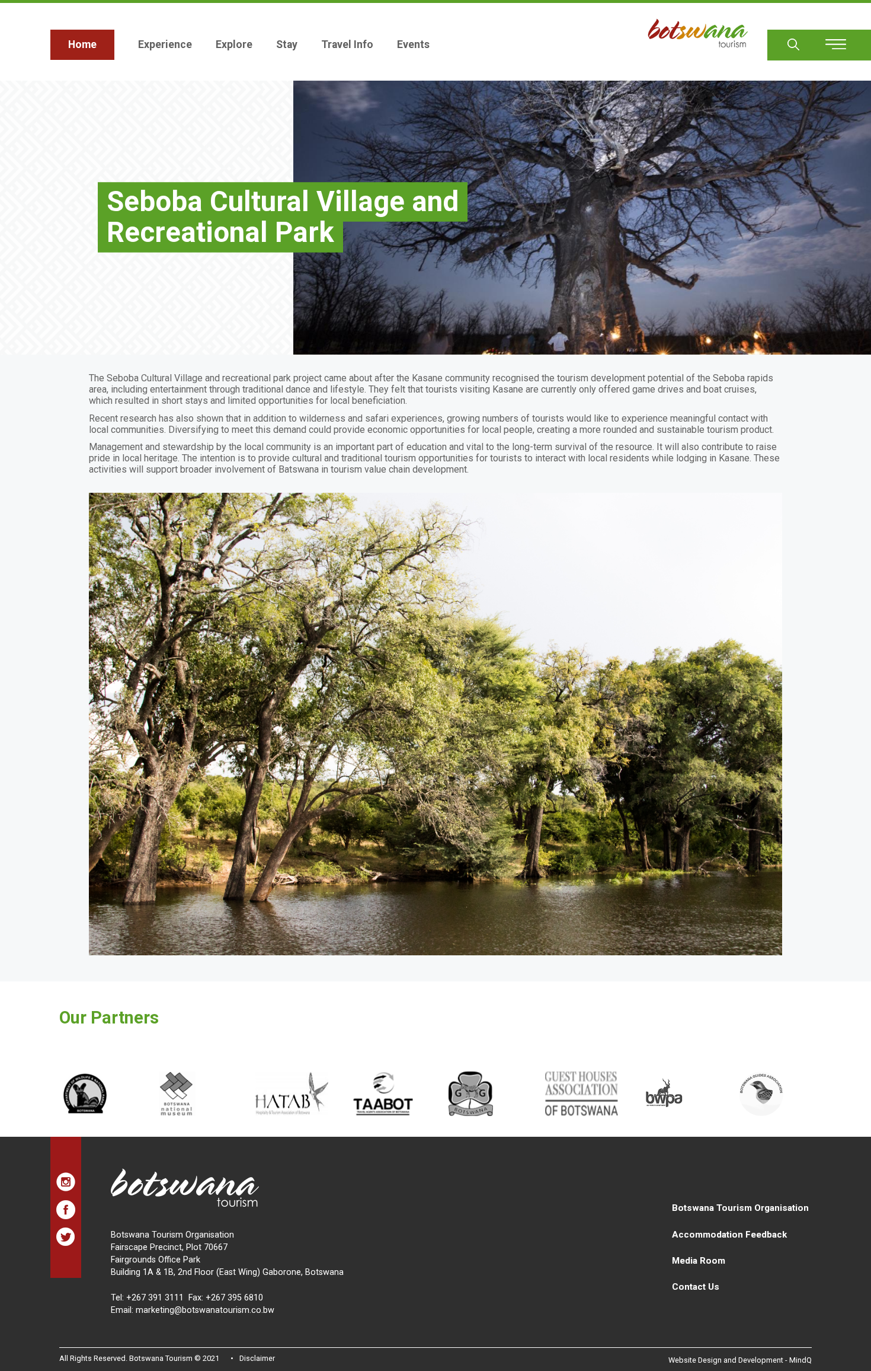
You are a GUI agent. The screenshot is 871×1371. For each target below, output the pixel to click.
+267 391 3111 (155, 1298)
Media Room (698, 1260)
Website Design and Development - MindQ (740, 1360)
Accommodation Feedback (729, 1234)
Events (413, 44)
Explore (234, 44)
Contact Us (695, 1286)
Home (82, 44)
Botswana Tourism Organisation (740, 1208)
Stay (286, 44)
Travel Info (347, 44)
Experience (165, 44)
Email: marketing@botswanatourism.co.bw (192, 1310)
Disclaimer (257, 1358)
